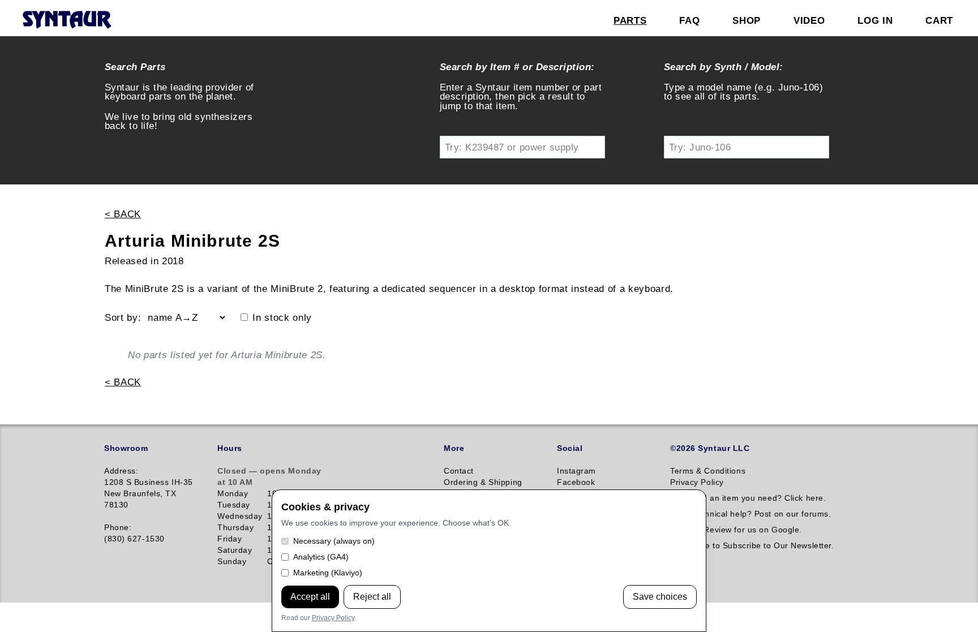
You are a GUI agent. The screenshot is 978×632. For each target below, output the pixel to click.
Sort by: (123, 318)
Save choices (660, 596)
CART (939, 20)
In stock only (282, 318)
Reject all (372, 596)
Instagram (576, 470)
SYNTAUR (66, 20)
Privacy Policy (333, 618)
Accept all (310, 596)
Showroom (126, 448)
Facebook (576, 482)
